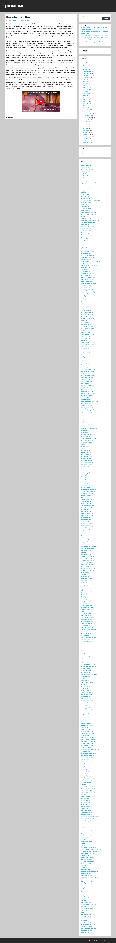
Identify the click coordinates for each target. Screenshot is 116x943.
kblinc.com (84, 355)
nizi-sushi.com (85, 574)
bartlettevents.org (85, 271)
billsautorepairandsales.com (88, 857)
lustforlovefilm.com (86, 519)
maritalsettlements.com (87, 603)
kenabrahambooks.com (87, 513)
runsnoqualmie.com (86, 768)
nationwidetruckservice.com (88, 637)
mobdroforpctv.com (86, 458)
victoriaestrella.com (86, 644)
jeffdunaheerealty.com (87, 745)
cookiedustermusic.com (87, 627)
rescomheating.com (86, 920)
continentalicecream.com (88, 505)
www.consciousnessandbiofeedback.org (91, 816)
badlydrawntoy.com (86, 721)
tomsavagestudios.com (87, 408)
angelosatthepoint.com (87, 662)
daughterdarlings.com (87, 176)
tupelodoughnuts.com (87, 363)
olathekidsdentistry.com (87, 365)
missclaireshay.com (86, 165)
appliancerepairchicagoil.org (88, 214)
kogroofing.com (85, 247)
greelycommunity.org (86, 530)
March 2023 (86, 130)
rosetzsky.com (84, 534)
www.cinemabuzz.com (87, 806)
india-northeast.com (86, 310)
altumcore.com (85, 684)
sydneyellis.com (85, 397)
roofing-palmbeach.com (87, 312)
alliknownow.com (85, 487)
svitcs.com (83, 678)
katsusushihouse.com (86, 528)
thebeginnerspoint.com (87, 471)
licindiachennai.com (86, 174)
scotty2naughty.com (86, 542)
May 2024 (85, 101)
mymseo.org (84, 910)
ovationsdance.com (86, 414)
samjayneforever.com (87, 865)
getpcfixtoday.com (86, 231)
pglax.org (83, 611)
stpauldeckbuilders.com (87, 764)
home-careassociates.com (88, 434)
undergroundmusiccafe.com (88, 928)
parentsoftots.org (85, 707)
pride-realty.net (85, 880)
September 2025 (87, 79)
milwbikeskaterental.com (87, 605)
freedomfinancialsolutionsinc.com (90, 749)
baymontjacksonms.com (87, 607)
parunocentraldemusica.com (88, 847)
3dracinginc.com (85, 479)
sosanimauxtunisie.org (87, 245)
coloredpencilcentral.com (88, 318)
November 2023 (87, 114)
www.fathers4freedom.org (88, 739)
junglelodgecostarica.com (88, 589)
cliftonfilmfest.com (86, 320)
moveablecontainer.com (87, 273)
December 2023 (87, 112)
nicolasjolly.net (85, 521)
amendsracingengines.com (88, 753)
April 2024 (85, 103)
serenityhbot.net (85, 729)
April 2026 (85, 65)
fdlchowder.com (85, 774)
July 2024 (85, 97)
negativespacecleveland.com (89, 613)
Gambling (10, 117)
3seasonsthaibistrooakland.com (89, 428)
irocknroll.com (84, 330)
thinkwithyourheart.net (87, 326)
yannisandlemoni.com (87, 351)
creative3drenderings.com (88, 709)
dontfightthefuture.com (87, 314)
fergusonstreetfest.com (87, 863)
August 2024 (86, 95)
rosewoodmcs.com (86, 810)
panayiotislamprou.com (87, 255)
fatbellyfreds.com (85, 837)
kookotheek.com (85, 253)
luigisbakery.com (85, 798)
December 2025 (87, 73)
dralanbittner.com (86, 349)
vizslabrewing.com (86, 346)
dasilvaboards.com (86, 495)
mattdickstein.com (86, 719)
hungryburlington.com (87, 566)
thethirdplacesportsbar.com (88, 831)
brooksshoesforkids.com (87, 690)
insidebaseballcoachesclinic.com (89, 871)
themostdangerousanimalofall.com (90, 483)
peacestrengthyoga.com (87, 747)
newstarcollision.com (86, 381)
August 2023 (86, 120)
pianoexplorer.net (86, 823)
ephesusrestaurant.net (87, 833)
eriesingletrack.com (86, 357)
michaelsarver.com (86, 387)
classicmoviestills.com (86, 464)
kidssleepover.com (86, 202)
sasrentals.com (85, 383)
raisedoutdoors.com (86, 324)
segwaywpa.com (85, 696)
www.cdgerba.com (86, 845)
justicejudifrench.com (86, 558)
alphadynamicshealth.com (88, 882)
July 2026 (85, 63)
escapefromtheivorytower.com (89, 306)
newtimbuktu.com (86, 194)
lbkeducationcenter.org (87, 422)
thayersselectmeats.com (87, 692)
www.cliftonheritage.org (87, 782)
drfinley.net (84, 896)
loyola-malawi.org (85, 446)
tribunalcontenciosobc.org (88, 491)
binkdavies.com (85, 509)
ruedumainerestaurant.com (88, 532)
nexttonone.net (85, 727)
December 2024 (87, 89)
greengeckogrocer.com (87, 389)
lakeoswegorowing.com (87, 902)
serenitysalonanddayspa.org (88, 182)
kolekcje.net (84, 418)
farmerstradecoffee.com (87, 711)
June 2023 (85, 124)
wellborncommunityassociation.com (90, 261)
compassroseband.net (87, 682)
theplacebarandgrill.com (87, 656)
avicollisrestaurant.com (87, 652)
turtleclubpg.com (85, 639)
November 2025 (87, 75)
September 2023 (87, 118)
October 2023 (86, 116)
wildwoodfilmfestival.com (87, 263)
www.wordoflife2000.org (87, 332)
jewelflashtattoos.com (87, 228)
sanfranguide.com (86, 475)
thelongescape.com (86, 585)
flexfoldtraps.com (85, 751)
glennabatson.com (86, 497)
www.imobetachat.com (87, 717)
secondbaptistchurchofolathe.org (90, 908)
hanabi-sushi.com (85, 800)
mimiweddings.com (86, 922)
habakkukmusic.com (86, 725)
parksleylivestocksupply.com (88, 438)
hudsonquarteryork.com (87, 841)
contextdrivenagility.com (87, 550)
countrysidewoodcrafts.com (88, 212)
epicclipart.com (85, 237)
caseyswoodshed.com (86, 668)
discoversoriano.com (86, 469)
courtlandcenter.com (86, 648)
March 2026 (86, 67)
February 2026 (87, 69)
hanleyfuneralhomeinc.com (88, 367)
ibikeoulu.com (84, 552)
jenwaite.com (84, 890)
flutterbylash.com (85, 884)
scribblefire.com (85, 430)
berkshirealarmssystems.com (88, 344)
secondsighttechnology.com (88, 385)
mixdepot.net (84, 808)
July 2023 (85, 122)
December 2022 (87, 136)
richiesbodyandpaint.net (87, 172)
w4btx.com (84, 373)
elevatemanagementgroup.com (89, 892)
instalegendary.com (86, 218)
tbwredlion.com (85, 855)
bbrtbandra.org (85, 233)
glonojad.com (84, 536)
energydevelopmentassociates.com (90, 298)
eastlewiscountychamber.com (89, 489)
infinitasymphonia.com (87, 523)
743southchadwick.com (87, 308)
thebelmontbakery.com (87, 208)
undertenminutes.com (87, 188)
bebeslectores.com (86, 285)
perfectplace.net (85, 426)
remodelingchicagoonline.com (89, 786)
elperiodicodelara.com (87, 169)
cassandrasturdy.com (86, 460)
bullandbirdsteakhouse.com (88, 778)
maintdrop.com (85, 241)
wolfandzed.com (85, 802)
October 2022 (86, 140)
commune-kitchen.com (87, 515)
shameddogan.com (86, 705)
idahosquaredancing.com (88, 334)
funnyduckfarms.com (86, 888)
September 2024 (87, 93)
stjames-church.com (86, 540)
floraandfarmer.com (86, 300)
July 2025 (85, 83)
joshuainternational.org (87, 731)
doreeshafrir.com (85, 544)
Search (82, 16)
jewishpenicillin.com (86, 405)
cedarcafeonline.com (86, 184)
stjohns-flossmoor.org (86, 623)
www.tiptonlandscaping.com (88, 790)
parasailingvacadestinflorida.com (90, 877)
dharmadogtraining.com (87, 914)
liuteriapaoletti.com (86, 615)
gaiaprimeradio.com (86, 578)
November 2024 (87, 91)
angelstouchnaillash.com (87, 375)
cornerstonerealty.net (86, 814)
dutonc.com (84, 582)
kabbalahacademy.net (87, 377)
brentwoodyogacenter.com (88, 788)
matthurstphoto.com (86, 867)
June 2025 (85, 85)
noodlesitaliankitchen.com (88, 222)
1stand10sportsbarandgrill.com (89, 371)
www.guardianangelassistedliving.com (91, 849)
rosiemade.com (85, 361)
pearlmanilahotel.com (87, 239)
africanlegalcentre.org (87, 526)
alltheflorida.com (85, 869)
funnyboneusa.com (86, 625)
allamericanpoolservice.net (88, 403)
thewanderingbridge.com (87, 560)
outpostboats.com (85, 450)
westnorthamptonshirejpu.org (89, 265)
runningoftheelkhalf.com (87, 743)
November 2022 (87, 138)
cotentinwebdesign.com (87, 279)
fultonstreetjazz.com (86, 269)
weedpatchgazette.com (87, 353)
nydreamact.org (85, 224)
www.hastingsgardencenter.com (89, 821)
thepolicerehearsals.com (87, 485)
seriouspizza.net (85, 680)
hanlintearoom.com (86, 886)
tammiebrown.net (86, 580)
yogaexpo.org (84, 432)
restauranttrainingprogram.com (89, 401)
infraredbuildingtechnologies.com (90, 292)
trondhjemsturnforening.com (89, 851)
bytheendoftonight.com (87, 452)
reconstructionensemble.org (88, 629)
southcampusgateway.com (88, 257)
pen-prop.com (85, 735)
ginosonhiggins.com (86, 599)
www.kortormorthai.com (87, 755)
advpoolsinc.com (85, 660)
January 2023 (86, 134)
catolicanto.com (85, 420)
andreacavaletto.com (86, 436)
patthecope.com (85, 676)
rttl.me (82, 918)
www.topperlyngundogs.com (88, 741)
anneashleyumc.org (86, 759)
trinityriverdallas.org (86, 424)
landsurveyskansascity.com (88, 762)
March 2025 (86, 87)
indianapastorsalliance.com (88, 664)
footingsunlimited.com (87, 766)
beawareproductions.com (88, 548)
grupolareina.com (85, 275)
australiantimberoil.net (87, 287)
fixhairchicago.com (86, 670)
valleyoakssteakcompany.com (89, 666)
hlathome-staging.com (87, 391)
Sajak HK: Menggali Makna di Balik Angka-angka (94, 35)
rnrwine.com (84, 900)
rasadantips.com (85, 192)
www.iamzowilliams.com (87, 818)
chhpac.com (84, 912)
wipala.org (83, 444)
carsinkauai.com (85, 873)
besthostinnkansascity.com (88, 924)
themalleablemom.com (87, 562)
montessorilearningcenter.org (89, 861)
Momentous (107, 941)
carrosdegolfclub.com (86, 296)
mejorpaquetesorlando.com (88, 369)
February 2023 (87, 132)
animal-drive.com (85, 686)
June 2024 (85, 99)
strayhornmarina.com (86, 499)
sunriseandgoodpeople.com (88, 617)
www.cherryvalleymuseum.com (89, 277)
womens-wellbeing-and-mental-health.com (93, 410)
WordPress (99, 941)
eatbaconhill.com (85, 198)
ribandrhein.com (85, 416)
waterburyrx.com (85, 658)
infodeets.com (84, 178)
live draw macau (14, 24)
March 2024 (86, 105)
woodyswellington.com (87, 835)
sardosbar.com (85, 340)
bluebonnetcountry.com (87, 235)
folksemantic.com (85, 338)
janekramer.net (15, 6)
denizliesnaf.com (85, 672)
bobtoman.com (85, 243)
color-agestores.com (86, 442)
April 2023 (85, 128)
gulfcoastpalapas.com (87, 698)
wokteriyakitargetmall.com (88, 393)
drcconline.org (84, 654)
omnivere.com (85, 190)
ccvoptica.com (85, 794)
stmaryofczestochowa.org (88, 556)
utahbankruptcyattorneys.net (89, 328)
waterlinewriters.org (86, 703)
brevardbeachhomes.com (87, 304)
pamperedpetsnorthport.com (89, 359)
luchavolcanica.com (86, 633)
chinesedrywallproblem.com (88, 619)
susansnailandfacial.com (87, 733)
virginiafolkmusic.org (86, 412)
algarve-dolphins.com (86, 595)
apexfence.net (85, 932)
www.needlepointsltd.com (88, 776)
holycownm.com (85, 635)
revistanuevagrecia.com (87, 538)
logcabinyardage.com (86, 713)
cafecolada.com (85, 467)
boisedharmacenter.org (87, 440)
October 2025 (86, 77)
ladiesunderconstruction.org (88, 283)
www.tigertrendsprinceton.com (89, 737)
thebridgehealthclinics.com (88, 700)
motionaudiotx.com (86, 916)
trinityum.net (84, 827)
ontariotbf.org (84, 216)
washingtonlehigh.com (87, 796)
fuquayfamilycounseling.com (88, 904)
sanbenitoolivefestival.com (88, 462)
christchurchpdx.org (86, 511)
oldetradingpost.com (86, 281)
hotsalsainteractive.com (87, 180)
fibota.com (84, 843)
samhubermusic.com (86, 930)
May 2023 (85, 126)
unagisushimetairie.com (87, 226)
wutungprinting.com (86, 601)
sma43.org (83, 784)
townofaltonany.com (86, 609)
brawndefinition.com (86, 503)
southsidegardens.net (86, 825)
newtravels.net (85, 204)
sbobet (82, 153)
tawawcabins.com (85, 336)
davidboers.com (85, 715)
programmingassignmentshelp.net (90, 200)
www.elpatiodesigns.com (87, 839)
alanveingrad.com (86, 597)
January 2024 (86, 110)
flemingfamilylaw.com (87, 898)
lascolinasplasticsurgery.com (88, 780)
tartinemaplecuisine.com (87, 570)
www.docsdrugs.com (86, 770)
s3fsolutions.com (85, 302)
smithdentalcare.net (86, 926)
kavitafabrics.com (85, 631)
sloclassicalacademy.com (87, 493)
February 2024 (87, 108)
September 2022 (87, 142)
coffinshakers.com (86, 554)
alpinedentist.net (85, 249)
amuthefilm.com (85, 517)
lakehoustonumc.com (86, 723)
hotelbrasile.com (85, 267)
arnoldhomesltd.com (86, 316)
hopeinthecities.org (86, 454)
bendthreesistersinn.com (87, 621)
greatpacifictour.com (86, 641)
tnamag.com (84, 688)
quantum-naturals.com (87, 859)
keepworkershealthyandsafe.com (90, 220)
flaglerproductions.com (87, 501)
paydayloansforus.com (87, 206)
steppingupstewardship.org (88, 792)
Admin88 (26, 20)
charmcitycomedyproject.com (89, 546)
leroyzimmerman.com (87, 894)
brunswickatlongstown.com (88, 568)
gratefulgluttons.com (86, 456)
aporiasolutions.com (86, 694)
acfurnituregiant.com (86, 186)
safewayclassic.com (86, 210)
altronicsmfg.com (85, 196)
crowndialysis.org (85, 399)
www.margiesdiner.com (87, 772)
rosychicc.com (84, 448)
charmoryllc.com (85, 477)
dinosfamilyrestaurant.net (88, 290)
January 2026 (86, 71)
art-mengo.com (85, 576)
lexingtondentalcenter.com (88, 395)
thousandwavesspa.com (87, 646)
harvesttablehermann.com (88, 294)
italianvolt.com (85, 342)
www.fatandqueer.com (87, 757)
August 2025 (86, 81)
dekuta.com (84, 804)
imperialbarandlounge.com (88, 322)
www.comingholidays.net (87, 473)
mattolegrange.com (86, 587)
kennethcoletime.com (87, 564)
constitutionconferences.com (89, 674)
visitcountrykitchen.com (87, 593)
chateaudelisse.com (86, 259)
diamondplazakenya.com (88, 853)
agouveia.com (84, 906)
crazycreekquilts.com (86, 507)
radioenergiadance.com (87, 251)
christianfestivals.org (86, 591)
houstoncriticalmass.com (87, 481)
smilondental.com (85, 379)
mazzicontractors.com (87, 829)
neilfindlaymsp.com (86, 650)
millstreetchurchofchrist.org (88, 875)
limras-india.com (85, 167)
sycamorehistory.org (86, 812)
